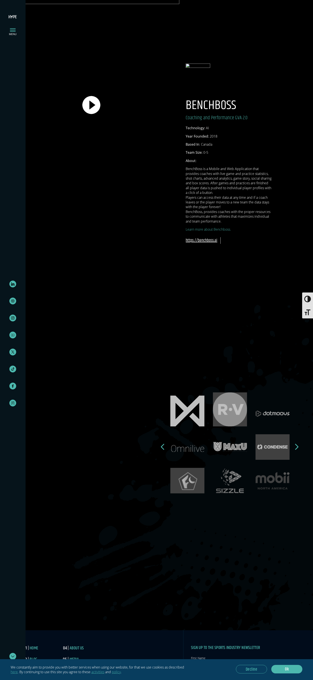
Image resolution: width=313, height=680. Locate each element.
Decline (251, 669)
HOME (34, 648)
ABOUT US (77, 648)
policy (116, 672)
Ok (287, 669)
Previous (163, 447)
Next (297, 447)
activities (97, 672)
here (14, 672)
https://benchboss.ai (201, 240)
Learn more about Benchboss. (208, 229)
